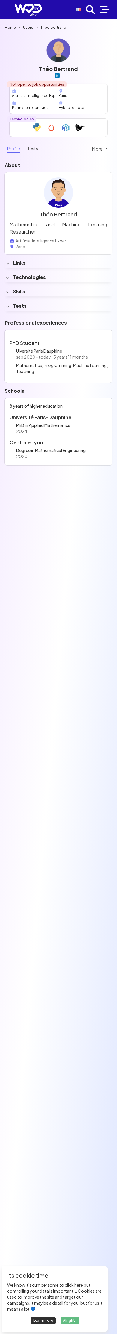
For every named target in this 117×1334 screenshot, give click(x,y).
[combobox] (101, 148)
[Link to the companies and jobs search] (90, 9)
